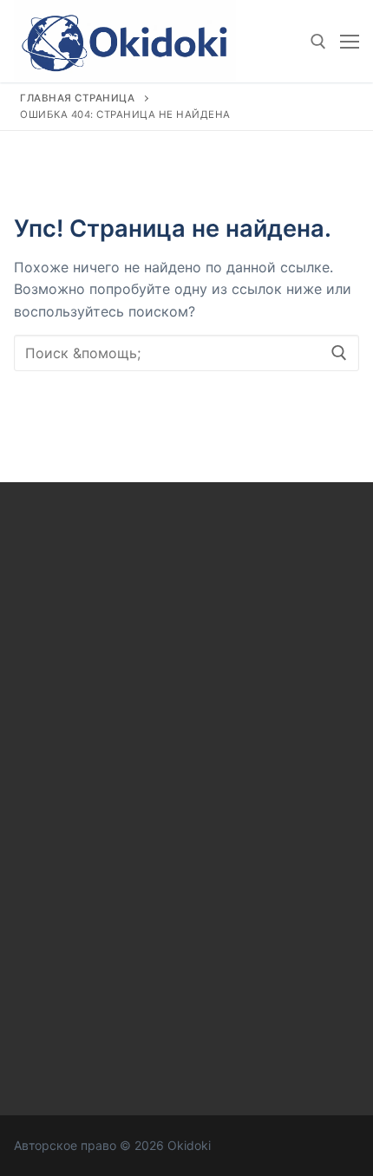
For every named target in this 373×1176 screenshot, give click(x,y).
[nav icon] (349, 41)
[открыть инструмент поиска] (318, 41)
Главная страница (77, 98)
